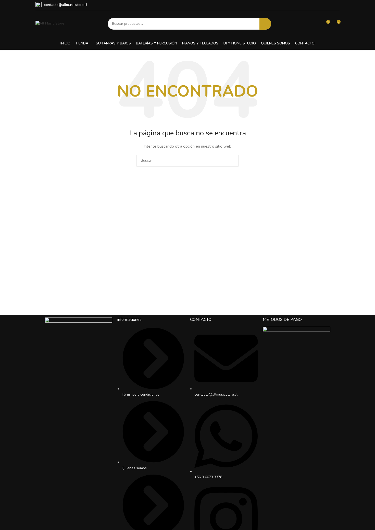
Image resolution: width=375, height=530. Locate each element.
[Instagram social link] (331, 5)
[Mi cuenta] (316, 24)
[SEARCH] (265, 24)
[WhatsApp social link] (337, 5)
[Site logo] (49, 23)
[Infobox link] (61, 5)
